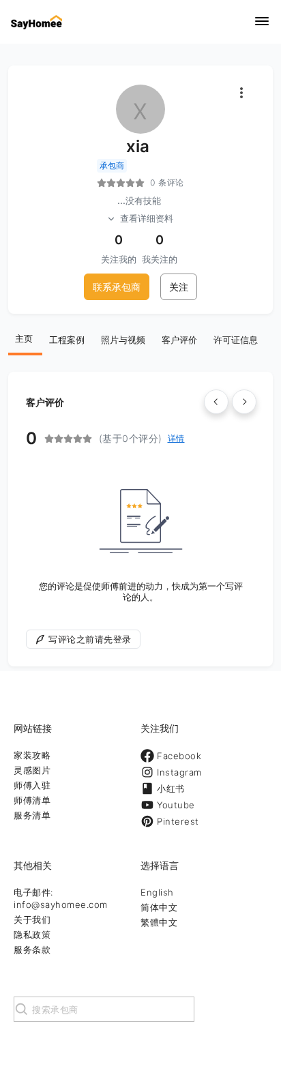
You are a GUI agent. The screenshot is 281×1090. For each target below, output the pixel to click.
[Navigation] (262, 22)
